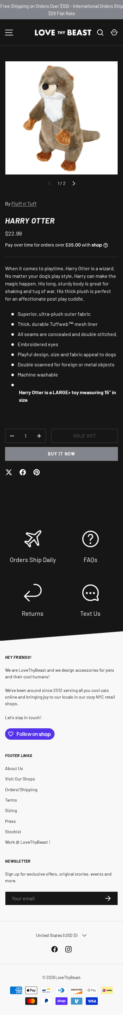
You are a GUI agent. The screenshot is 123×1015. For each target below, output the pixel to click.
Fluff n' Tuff (24, 203)
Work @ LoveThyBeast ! (27, 842)
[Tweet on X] (9, 472)
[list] (61, 117)
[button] (114, 33)
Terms (11, 800)
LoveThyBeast (68, 977)
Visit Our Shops (20, 778)
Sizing (11, 810)
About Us (14, 768)
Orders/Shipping (21, 789)
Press (10, 821)
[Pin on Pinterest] (37, 472)
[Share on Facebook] (23, 472)
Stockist (13, 831)
